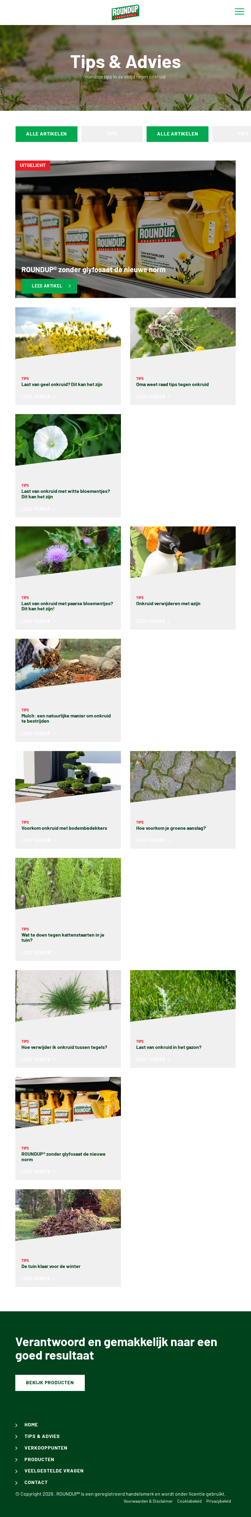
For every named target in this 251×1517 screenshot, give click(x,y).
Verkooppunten (46, 1448)
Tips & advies (42, 1436)
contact (36, 1482)
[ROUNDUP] (125, 12)
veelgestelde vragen (54, 1470)
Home (31, 1424)
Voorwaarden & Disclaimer (148, 1501)
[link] (125, 229)
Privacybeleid (218, 1501)
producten (39, 1459)
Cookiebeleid (189, 1501)
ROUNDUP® (68, 1494)
